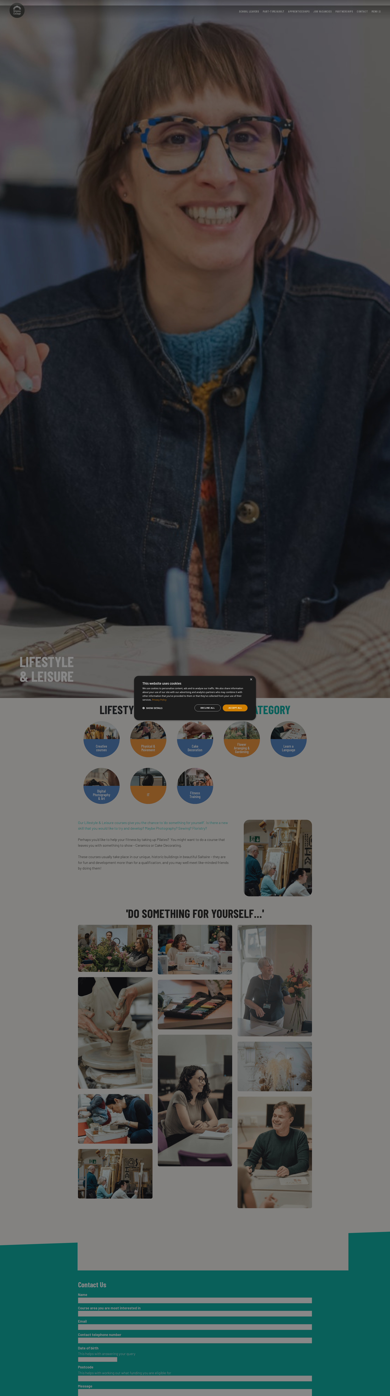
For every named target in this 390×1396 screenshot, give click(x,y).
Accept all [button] (235, 707)
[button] (152, 708)
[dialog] (195, 698)
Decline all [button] (207, 707)
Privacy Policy (159, 699)
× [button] (251, 679)
